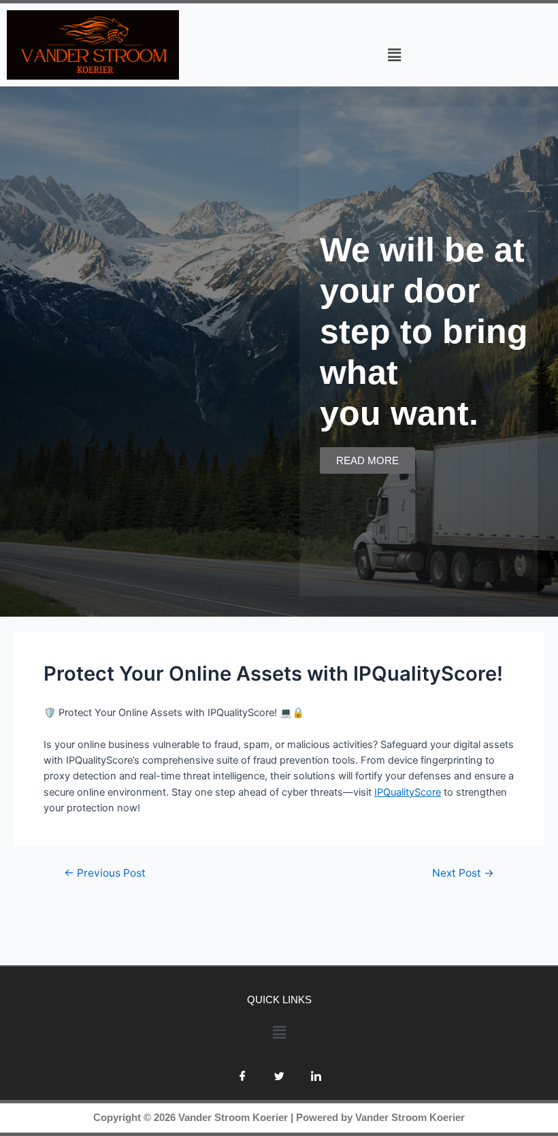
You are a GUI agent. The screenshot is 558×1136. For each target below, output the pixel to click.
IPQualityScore (407, 792)
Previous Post (105, 873)
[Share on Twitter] (279, 1076)
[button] (394, 54)
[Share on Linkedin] (315, 1076)
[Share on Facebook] (242, 1076)
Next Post (463, 873)
